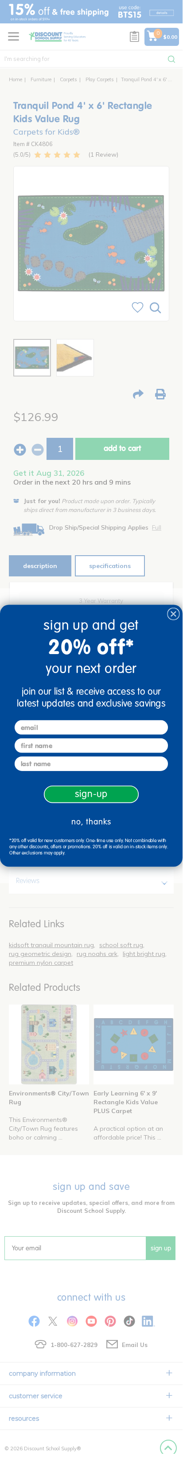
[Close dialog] (173, 613)
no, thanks (91, 821)
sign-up (91, 794)
